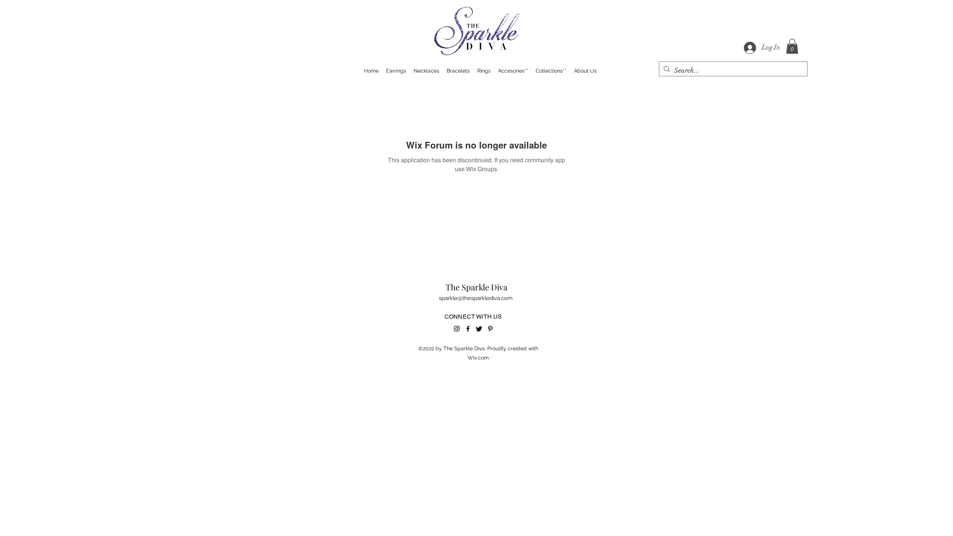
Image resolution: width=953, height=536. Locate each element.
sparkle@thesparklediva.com (476, 298)
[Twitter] (479, 328)
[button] (792, 46)
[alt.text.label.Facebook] (468, 328)
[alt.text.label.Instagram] (456, 328)
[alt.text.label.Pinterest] (490, 328)
